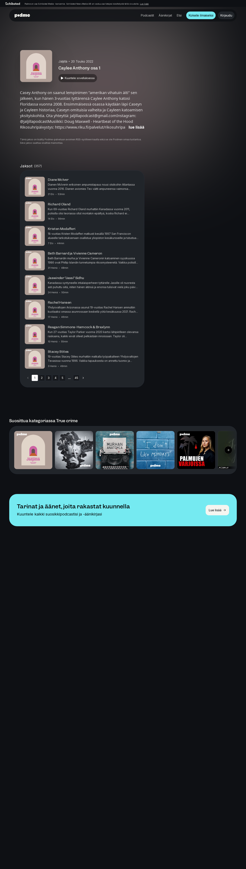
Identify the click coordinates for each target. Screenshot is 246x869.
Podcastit (147, 15)
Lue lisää (144, 4)
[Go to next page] (83, 378)
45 (76, 377)
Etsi (179, 15)
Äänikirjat (165, 15)
